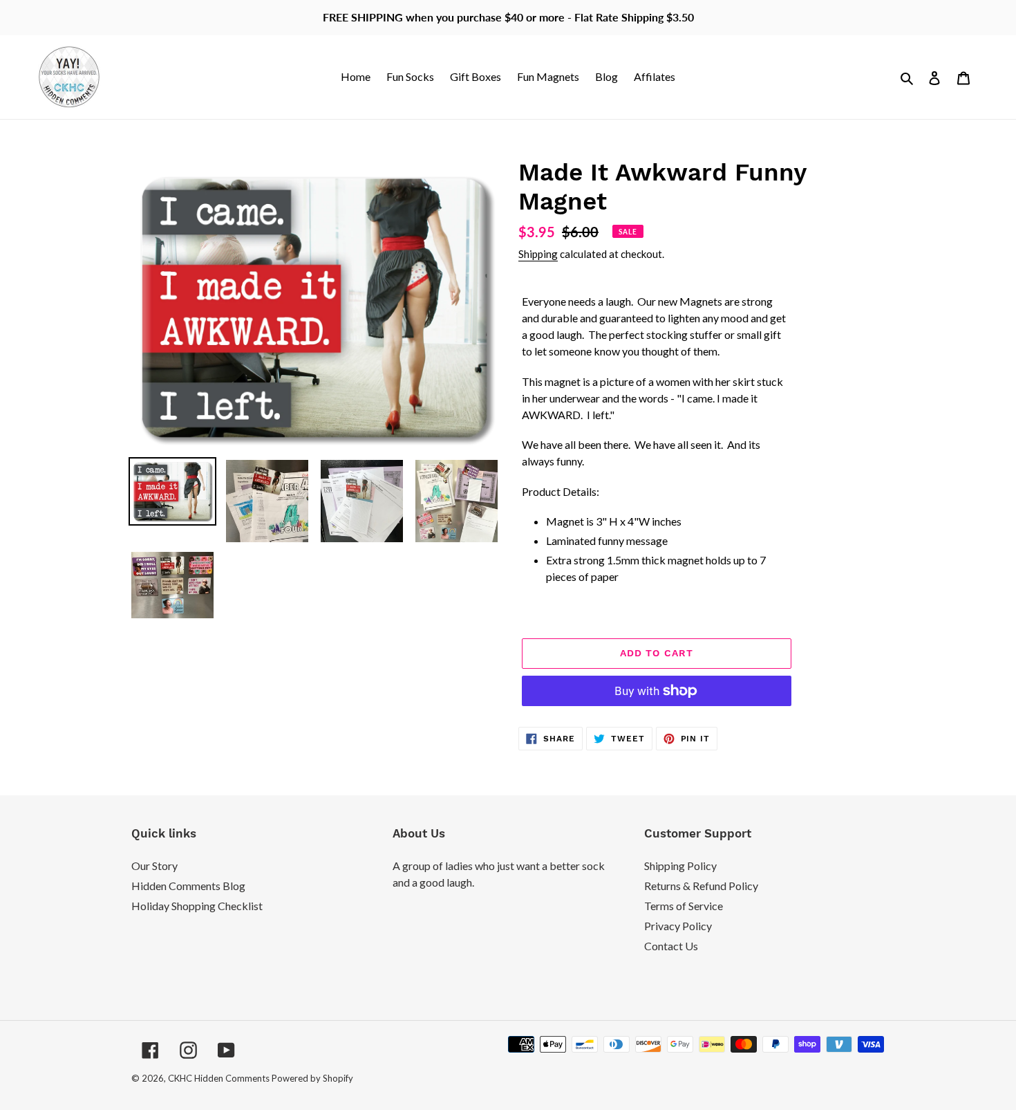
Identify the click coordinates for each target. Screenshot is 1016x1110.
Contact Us (671, 945)
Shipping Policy (680, 865)
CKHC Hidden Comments (219, 1078)
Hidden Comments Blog (188, 885)
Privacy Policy (678, 925)
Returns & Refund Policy (701, 885)
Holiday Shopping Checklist (197, 905)
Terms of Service (683, 905)
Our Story (154, 865)
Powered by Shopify (312, 1078)
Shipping (538, 254)
